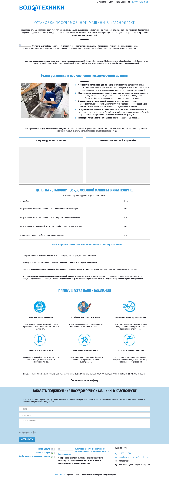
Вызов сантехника (87, 10)
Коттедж (137, 10)
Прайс (70, 10)
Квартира (124, 10)
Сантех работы (107, 10)
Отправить (27, 439)
